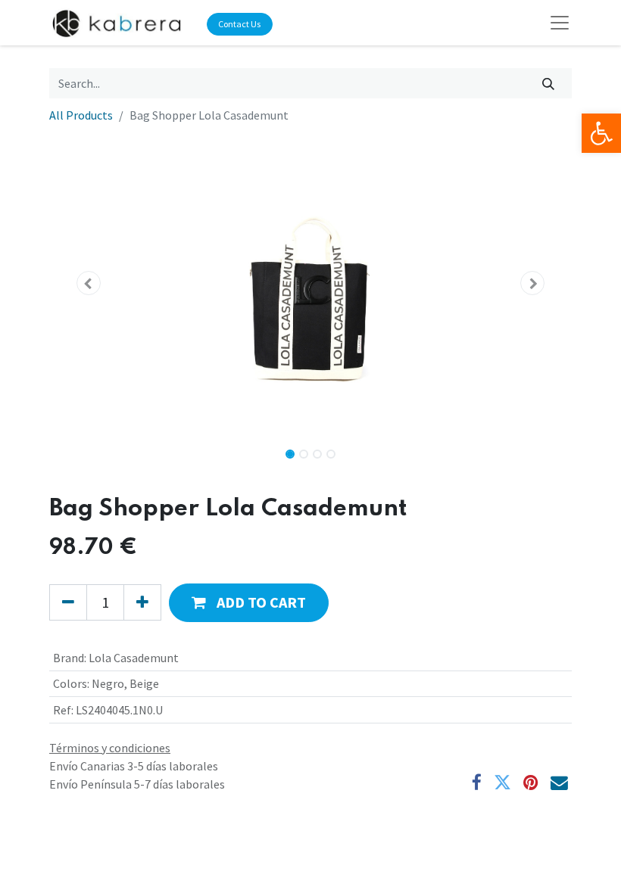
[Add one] (142, 602)
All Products (81, 115)
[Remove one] (68, 602)
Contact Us (239, 24)
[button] (88, 283)
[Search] (549, 83)
